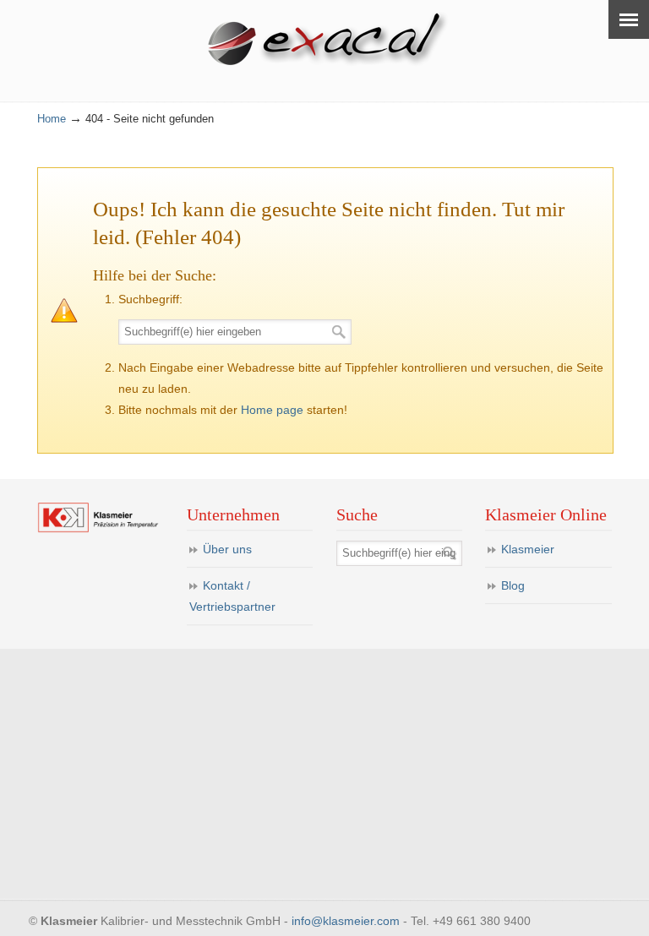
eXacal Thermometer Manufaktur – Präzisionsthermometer (333, 41)
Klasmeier (527, 549)
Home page (272, 409)
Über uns (227, 549)
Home (51, 119)
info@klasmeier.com (346, 921)
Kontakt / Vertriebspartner (232, 596)
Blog (513, 585)
